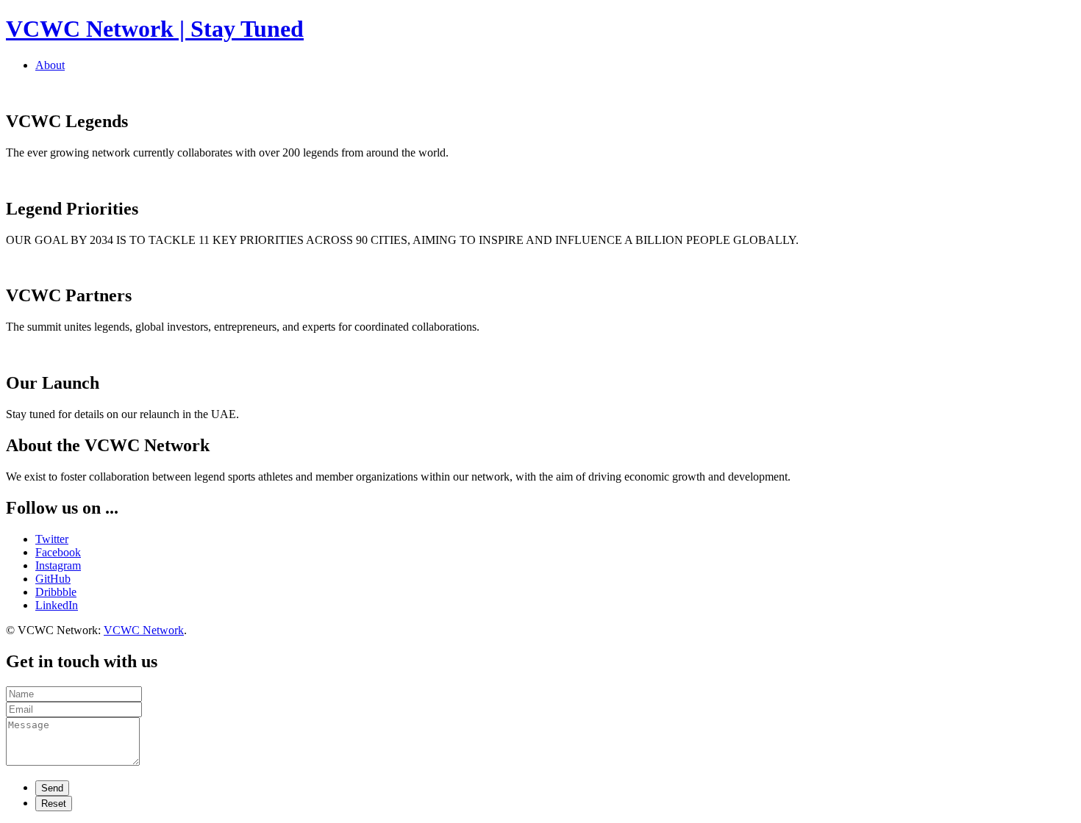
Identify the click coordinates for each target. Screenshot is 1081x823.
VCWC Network (144, 630)
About (50, 65)
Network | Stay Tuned (155, 28)
